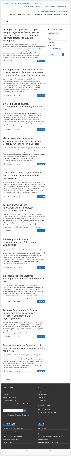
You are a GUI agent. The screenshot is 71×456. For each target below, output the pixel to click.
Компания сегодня (8, 392)
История (5, 394)
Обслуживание (42, 400)
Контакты (65, 14)
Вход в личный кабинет (44, 409)
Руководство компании (9, 400)
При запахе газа (7, 442)
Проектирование (42, 394)
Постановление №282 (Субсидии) (12, 436)
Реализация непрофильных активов (48, 442)
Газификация (41, 392)
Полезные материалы (55, 48)
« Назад (7, 379)
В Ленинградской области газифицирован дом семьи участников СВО (23, 106)
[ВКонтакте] (25, 415)
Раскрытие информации (10, 431)
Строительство (42, 397)
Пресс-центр (48, 14)
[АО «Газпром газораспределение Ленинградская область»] (22, 3)
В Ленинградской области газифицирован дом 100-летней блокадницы (19, 242)
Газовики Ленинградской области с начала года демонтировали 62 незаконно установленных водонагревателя (21, 314)
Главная (12, 14)
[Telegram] (11, 415)
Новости (57, 14)
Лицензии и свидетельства (10, 433)
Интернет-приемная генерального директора (16, 403)
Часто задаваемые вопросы (11, 439)
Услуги (29, 14)
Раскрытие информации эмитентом (13, 428)
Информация (37, 14)
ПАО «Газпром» (42, 428)
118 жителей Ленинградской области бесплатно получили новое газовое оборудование (22, 175)
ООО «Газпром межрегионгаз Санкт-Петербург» (51, 436)
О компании (21, 14)
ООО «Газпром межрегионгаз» (46, 431)
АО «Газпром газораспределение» (47, 433)
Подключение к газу (43, 11)
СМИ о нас (51, 45)
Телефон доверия (43, 439)
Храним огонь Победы (9, 397)
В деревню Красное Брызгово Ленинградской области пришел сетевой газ (24, 278)
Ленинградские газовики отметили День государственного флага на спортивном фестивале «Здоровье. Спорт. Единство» (24, 72)
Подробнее (41, 61)
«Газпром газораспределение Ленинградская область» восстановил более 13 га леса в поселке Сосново (22, 141)
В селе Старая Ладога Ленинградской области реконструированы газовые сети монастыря (24, 348)
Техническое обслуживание (59, 11)
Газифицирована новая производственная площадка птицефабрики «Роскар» (18, 207)
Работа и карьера (8, 406)
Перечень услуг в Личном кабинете (47, 412)
